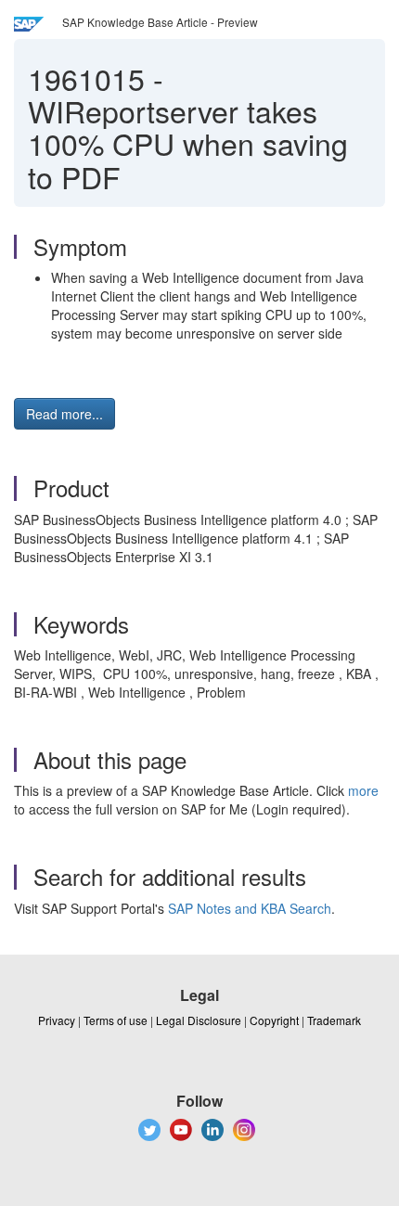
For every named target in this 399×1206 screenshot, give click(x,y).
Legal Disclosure (198, 1020)
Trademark (334, 1020)
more (363, 790)
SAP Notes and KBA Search (249, 908)
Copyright (274, 1020)
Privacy (56, 1020)
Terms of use (116, 1020)
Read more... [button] (64, 413)
